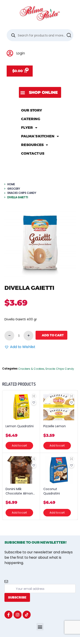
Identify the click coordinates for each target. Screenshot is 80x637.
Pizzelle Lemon (54, 426)
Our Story (31, 110)
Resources (32, 145)
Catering (30, 119)
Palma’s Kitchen (37, 136)
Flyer (27, 127)
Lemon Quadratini (20, 426)
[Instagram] (18, 615)
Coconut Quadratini (51, 491)
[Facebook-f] (8, 615)
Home (11, 184)
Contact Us (32, 153)
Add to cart (53, 335)
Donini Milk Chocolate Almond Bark (20, 491)
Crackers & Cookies (31, 369)
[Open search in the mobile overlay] (40, 35)
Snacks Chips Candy (21, 193)
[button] (40, 92)
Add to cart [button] (19, 445)
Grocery (13, 189)
